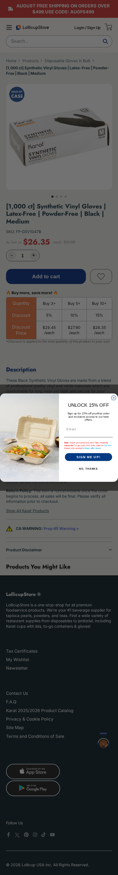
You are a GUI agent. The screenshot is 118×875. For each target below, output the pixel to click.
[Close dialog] (113, 397)
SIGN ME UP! (88, 456)
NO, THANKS (88, 468)
